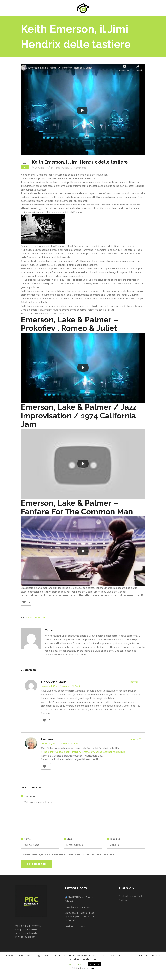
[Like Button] (24, 602)
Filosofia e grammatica (77, 907)
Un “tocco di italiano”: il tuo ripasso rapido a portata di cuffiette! (79, 917)
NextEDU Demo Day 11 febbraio (79, 899)
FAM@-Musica (61, 167)
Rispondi (133, 681)
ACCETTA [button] (94, 964)
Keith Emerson (36, 617)
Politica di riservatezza (83, 968)
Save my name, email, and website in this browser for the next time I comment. (69, 854)
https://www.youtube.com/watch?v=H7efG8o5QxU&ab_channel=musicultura (83, 752)
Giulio (41, 167)
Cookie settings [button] (75, 964)
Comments (80, 167)
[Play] (83, 368)
